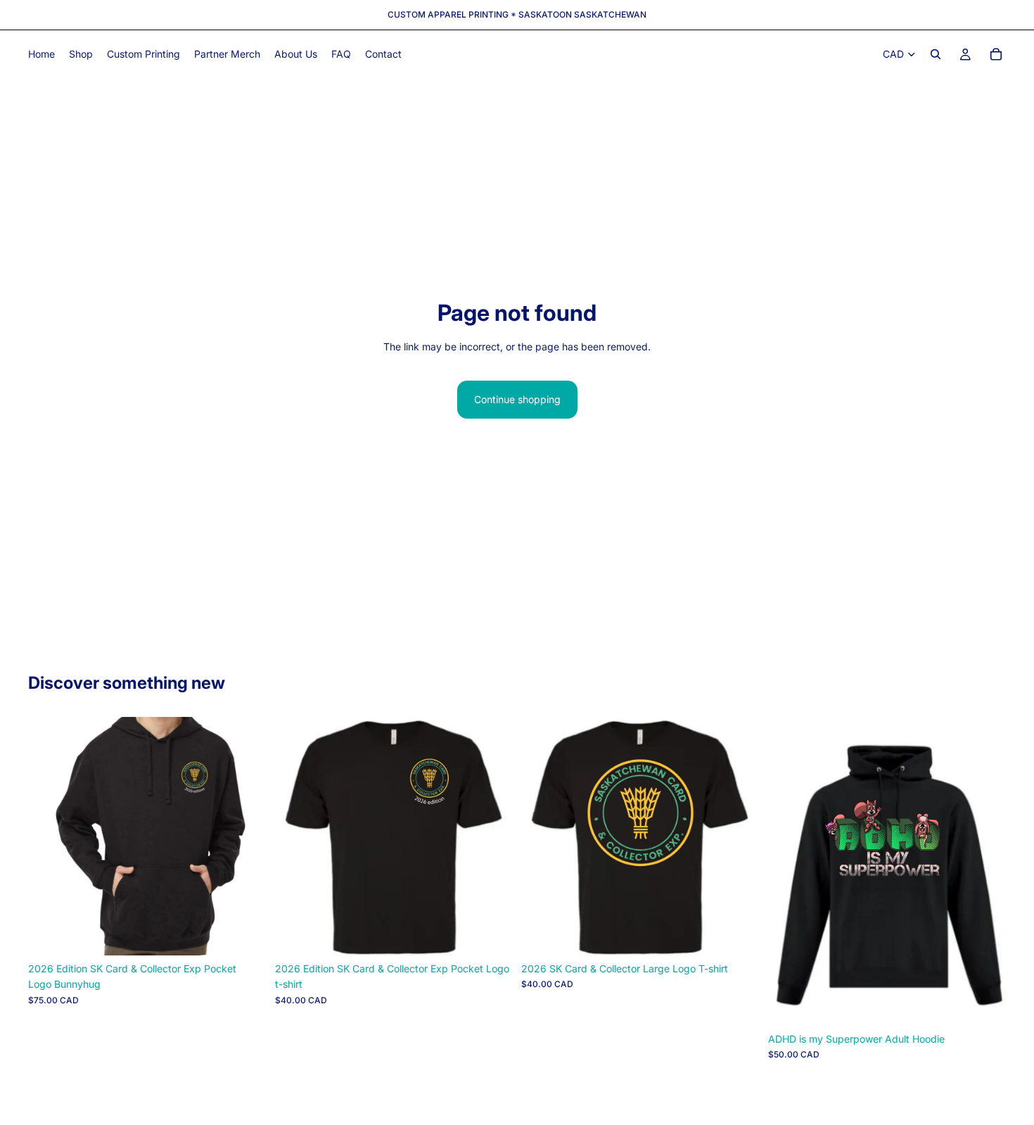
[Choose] (244, 933)
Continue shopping (517, 399)
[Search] (935, 54)
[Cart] (996, 54)
